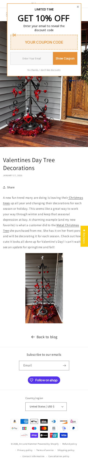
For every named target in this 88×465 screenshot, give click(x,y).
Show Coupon (65, 58)
